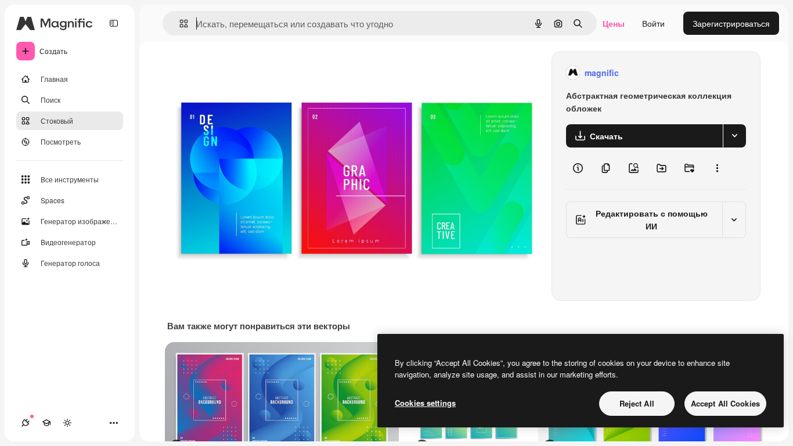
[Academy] (46, 422)
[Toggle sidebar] (113, 23)
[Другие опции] (717, 168)
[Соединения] (25, 422)
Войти (653, 23)
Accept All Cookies (725, 403)
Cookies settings (425, 402)
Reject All (636, 403)
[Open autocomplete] (179, 23)
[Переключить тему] (67, 422)
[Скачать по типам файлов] (734, 136)
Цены (614, 23)
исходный (245, 73)
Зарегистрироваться (731, 23)
